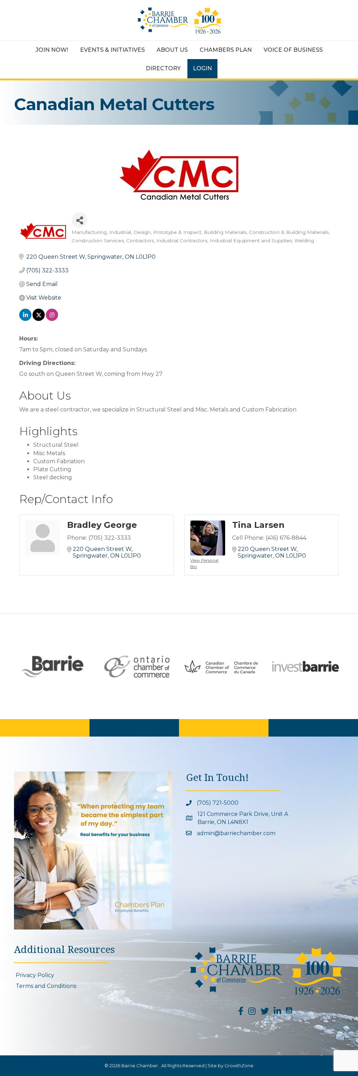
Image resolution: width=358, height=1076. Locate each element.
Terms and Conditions (46, 986)
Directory (163, 68)
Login (202, 68)
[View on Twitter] (39, 319)
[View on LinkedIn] (25, 319)
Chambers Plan (226, 49)
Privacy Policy (35, 975)
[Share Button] (79, 220)
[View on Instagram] (52, 319)
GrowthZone (238, 1065)
